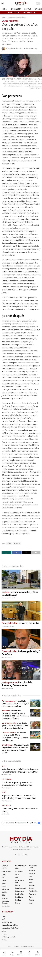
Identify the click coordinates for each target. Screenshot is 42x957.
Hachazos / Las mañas (20, 622)
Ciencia (4, 886)
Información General (33, 866)
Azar (3, 877)
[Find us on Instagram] (22, 854)
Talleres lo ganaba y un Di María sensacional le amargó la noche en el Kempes (15, 736)
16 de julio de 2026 (8, 688)
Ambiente (5, 865)
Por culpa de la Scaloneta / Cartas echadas (17, 684)
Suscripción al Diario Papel (10, 928)
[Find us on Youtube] (26, 854)
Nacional (32, 873)
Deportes (4, 898)
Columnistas (11, 17)
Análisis (4, 868)
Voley (4, 792)
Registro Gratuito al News (10, 925)
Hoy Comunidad (20, 888)
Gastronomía (19, 871)
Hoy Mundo (19, 897)
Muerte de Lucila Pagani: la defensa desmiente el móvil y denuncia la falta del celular (15, 748)
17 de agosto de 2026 (8, 626)
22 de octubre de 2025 (30, 48)
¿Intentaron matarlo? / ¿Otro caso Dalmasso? (20, 593)
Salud (30, 882)
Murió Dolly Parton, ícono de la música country (19, 809)
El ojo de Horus (21, 17)
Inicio (4, 9)
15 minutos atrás (7, 788)
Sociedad (32, 885)
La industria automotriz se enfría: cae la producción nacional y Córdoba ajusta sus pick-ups (15, 714)
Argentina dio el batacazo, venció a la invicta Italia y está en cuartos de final (19, 796)
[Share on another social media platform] (35, 552)
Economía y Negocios (5, 902)
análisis (9, 543)
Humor (17, 903)
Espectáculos (7, 805)
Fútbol (17, 868)
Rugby (31, 879)
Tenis (3, 766)
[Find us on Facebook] (15, 854)
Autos (3, 874)
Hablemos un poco (19, 881)
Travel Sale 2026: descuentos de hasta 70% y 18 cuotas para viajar (15, 703)
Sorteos (4, 934)
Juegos (4, 931)
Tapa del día (33, 891)
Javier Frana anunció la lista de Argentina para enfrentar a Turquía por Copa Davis (20, 770)
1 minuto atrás (7, 774)
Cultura (4, 895)
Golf (16, 877)
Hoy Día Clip (19, 894)
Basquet (4, 880)
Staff (3, 919)
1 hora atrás (6, 814)
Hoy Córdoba (15, 9)
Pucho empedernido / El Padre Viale (21, 653)
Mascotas (32, 870)
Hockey (17, 885)
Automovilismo (6, 871)
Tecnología (32, 894)
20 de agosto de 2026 (9, 598)
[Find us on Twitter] (19, 854)
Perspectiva (17, 543)
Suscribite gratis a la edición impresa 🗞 (21, 12)
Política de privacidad (8, 937)
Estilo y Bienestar (20, 865)
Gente (17, 874)
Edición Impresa (7, 922)
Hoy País (27, 9)
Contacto (4, 940)
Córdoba (4, 892)
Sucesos (31, 888)
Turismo (31, 900)
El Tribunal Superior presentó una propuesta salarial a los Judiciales (17, 783)
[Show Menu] (2, 3)
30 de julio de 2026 (8, 657)
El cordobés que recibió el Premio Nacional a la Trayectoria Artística (15, 725)
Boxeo (4, 883)
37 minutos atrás (7, 801)
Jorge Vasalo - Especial (14, 48)
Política (31, 876)
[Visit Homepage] (21, 3)
